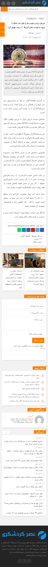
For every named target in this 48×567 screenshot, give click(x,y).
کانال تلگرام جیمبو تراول (30, 388)
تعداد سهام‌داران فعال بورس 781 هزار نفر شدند (24, 460)
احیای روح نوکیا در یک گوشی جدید (29, 487)
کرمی (30, 416)
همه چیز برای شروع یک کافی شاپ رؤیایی (24, 401)
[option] (35, 272)
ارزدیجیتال (31, 19)
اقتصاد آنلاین (25, 236)
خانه (41, 19)
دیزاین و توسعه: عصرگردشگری (36, 555)
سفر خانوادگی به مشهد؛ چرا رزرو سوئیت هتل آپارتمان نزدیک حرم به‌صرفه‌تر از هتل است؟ (35, 277)
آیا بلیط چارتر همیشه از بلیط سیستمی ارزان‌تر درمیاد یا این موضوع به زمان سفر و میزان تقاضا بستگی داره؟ (21, 420)
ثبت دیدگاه (38, 340)
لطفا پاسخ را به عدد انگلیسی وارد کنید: (28, 346)
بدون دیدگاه (37, 242)
